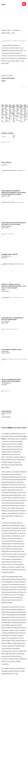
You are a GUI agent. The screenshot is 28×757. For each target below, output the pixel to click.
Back (13, 33)
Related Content (5, 33)
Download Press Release (18, 427)
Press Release (16, 30)
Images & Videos (6, 30)
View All (3, 136)
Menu (3, 4)
